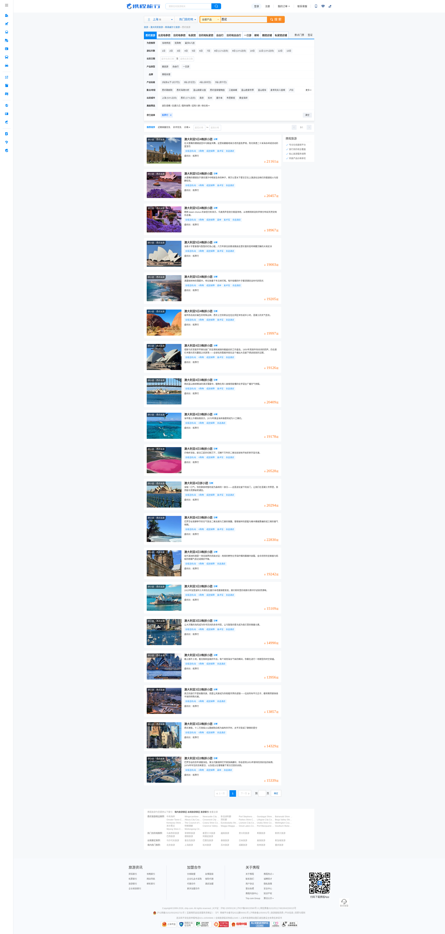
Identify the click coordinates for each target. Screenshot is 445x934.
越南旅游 (225, 833)
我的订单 (283, 6)
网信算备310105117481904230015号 (278, 908)
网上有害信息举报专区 (260, 924)
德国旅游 (189, 836)
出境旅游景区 (194, 812)
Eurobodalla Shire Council (229, 823)
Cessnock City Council (211, 819)
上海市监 (171, 924)
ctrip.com (188, 908)
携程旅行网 (143, 6)
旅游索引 (205, 812)
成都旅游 (243, 845)
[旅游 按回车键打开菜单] (7, 40)
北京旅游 (171, 845)
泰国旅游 (225, 840)
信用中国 (239, 924)
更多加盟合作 (193, 888)
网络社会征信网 (188, 924)
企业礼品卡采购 (194, 879)
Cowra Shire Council (211, 823)
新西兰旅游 (280, 833)
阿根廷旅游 (208, 836)
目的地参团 (179, 35)
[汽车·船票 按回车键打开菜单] (7, 57)
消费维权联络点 (275, 924)
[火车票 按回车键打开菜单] (7, 32)
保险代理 (209, 879)
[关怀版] (330, 6)
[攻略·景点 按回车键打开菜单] (7, 85)
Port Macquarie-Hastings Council (265, 826)
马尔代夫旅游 (173, 840)
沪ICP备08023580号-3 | (248, 908)
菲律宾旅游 (190, 833)
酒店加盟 (209, 884)
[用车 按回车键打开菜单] (7, 65)
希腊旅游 (261, 833)
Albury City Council (193, 819)
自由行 (220, 35)
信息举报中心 (203, 924)
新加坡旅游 (280, 840)
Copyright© (167, 908)
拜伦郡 (224, 819)
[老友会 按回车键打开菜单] (7, 142)
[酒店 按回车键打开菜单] (7, 15)
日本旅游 (243, 840)
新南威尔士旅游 (172, 27)
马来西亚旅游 (173, 833)
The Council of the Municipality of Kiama (193, 823)
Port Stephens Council (247, 816)
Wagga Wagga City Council (229, 826)
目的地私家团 (206, 35)
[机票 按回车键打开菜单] (7, 23)
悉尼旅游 (150, 35)
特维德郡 (189, 826)
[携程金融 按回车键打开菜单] (7, 122)
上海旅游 (189, 845)
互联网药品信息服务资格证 (199, 913)
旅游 (146, 27)
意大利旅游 (244, 833)
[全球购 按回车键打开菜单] (7, 105)
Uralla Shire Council (265, 823)
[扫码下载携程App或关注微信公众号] (316, 6)
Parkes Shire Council (247, 819)
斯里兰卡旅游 (209, 833)
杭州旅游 (207, 845)
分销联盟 (191, 874)
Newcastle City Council (211, 816)
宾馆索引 (133, 874)
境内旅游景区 (181, 812)
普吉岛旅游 (190, 840)
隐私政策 (268, 884)
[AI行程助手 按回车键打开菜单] (7, 77)
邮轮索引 (151, 884)
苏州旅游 (225, 845)
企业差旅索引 (135, 888)
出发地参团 (164, 35)
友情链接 (209, 874)
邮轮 (256, 35)
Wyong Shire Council (175, 829)
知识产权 (268, 893)
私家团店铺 (281, 35)
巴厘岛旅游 (208, 840)
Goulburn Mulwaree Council (283, 826)
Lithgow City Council (265, 819)
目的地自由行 (233, 35)
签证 (310, 35)
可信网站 (221, 924)
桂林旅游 (261, 845)
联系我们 (250, 879)
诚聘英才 (268, 879)
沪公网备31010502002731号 (171, 913)
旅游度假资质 (277, 913)
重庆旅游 (279, 845)
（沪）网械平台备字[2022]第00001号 (231, 913)
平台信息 (289, 913)
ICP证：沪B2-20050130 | (225, 908)
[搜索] (216, 6)
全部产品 (207, 19)
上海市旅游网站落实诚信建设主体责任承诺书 (261, 918)
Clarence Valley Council (211, 826)
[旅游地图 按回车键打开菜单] (7, 93)
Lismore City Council (247, 823)
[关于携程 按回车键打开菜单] (7, 150)
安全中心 (268, 888)
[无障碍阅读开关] (323, 6)
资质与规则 (300, 913)
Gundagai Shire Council (265, 816)
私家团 (192, 35)
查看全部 (213, 812)
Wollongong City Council (193, 829)
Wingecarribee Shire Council (193, 816)
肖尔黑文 (171, 826)
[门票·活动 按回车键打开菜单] (7, 48)
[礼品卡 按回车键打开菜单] (7, 113)
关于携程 (250, 874)
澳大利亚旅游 (156, 27)
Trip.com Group (253, 898)
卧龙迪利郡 (226, 816)
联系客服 (302, 6)
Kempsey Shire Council (175, 823)
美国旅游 (261, 840)
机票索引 (133, 879)
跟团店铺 (267, 35)
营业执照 (250, 888)
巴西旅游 (171, 836)
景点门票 (299, 35)
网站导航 (151, 879)
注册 (267, 6)
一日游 (247, 35)
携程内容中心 (252, 893)
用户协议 (250, 884)
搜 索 (277, 19)
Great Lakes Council (247, 826)
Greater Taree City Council (175, 819)
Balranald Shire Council (283, 816)
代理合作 (191, 884)
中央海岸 (171, 816)
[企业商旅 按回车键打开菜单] (7, 133)
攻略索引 (151, 874)
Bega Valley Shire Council (283, 819)
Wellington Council (283, 823)
